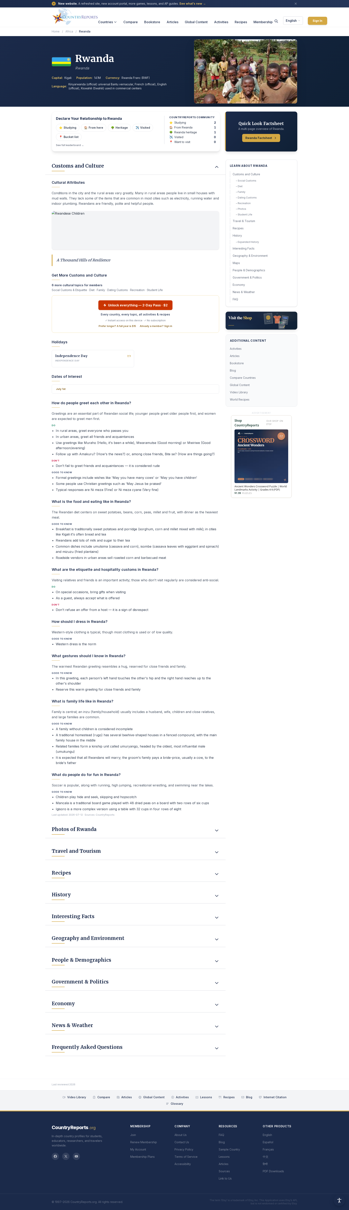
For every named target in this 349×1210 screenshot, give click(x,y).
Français (268, 1149)
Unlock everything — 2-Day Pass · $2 (138, 305)
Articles (172, 22)
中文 (265, 1156)
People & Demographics (249, 270)
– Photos (241, 208)
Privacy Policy (183, 1149)
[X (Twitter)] (65, 1156)
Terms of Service (186, 1156)
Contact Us (181, 1142)
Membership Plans (142, 1156)
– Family (240, 191)
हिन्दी (265, 1164)
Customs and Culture (246, 174)
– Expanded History (247, 241)
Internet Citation (275, 1097)
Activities (221, 22)
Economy (239, 284)
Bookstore (152, 22)
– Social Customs (246, 180)
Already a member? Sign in (156, 326)
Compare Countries (243, 377)
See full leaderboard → (70, 145)
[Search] (276, 21)
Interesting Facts (243, 248)
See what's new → (192, 3)
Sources (224, 1171)
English (291, 21)
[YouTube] (76, 1156)
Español (268, 1142)
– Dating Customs (246, 197)
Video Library (239, 392)
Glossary (177, 1103)
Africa (69, 31)
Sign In (317, 20)
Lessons (206, 1097)
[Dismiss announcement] (295, 3)
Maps (236, 263)
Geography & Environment (250, 255)
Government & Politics (247, 277)
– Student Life (244, 214)
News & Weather (244, 292)
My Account (138, 1149)
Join (133, 1135)
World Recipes (239, 399)
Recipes (241, 22)
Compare (130, 22)
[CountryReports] (75, 15)
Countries (105, 22)
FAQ (235, 299)
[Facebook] (55, 1156)
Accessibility (182, 1164)
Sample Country (229, 1149)
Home (56, 31)
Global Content (196, 22)
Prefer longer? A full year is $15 (117, 326)
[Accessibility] (339, 1200)
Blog (233, 370)
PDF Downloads (273, 1171)
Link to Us (225, 1178)
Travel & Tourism (244, 221)
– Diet (239, 186)
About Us (180, 1135)
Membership (263, 22)
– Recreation (243, 203)
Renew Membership (143, 1142)
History (237, 235)
